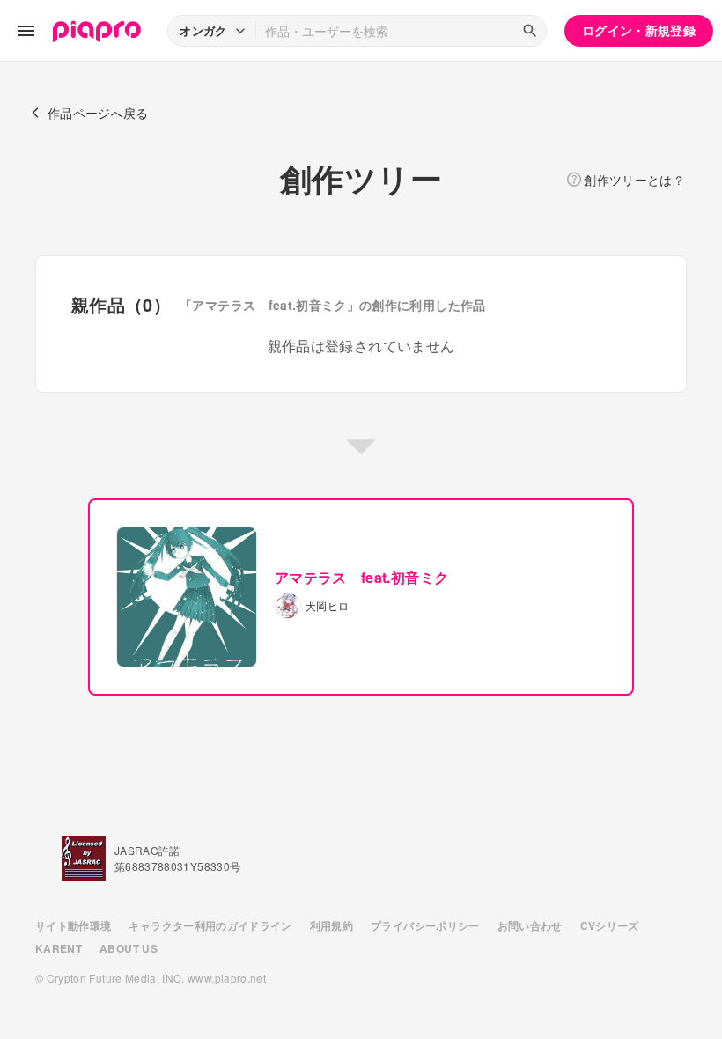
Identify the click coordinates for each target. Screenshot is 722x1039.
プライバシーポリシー (425, 925)
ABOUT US (128, 948)
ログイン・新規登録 (639, 30)
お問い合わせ (530, 925)
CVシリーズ (609, 925)
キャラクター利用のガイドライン (210, 925)
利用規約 (331, 925)
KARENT (58, 948)
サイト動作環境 (73, 925)
